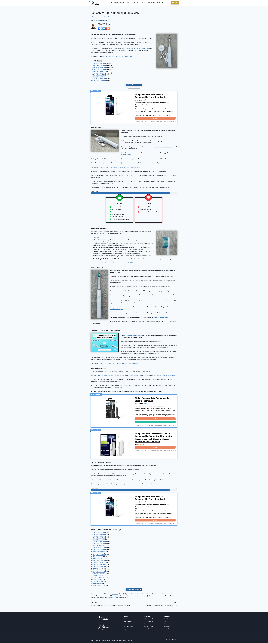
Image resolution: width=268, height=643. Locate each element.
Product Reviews (128, 621)
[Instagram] (169, 639)
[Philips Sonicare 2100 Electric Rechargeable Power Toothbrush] (112, 105)
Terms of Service (168, 629)
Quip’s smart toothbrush (126, 385)
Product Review (110, 17)
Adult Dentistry (94, 17)
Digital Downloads (128, 629)
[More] (109, 28)
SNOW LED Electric (98, 562)
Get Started (175, 2)
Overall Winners (128, 624)
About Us (166, 619)
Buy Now (155, 118)
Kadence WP (129, 640)
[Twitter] (102, 28)
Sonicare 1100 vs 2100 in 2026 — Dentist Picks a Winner (162, 604)
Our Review (155, 422)
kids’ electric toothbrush (104, 375)
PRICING (116, 2)
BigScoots (114, 640)
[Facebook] (99, 28)
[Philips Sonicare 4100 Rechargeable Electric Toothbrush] (112, 409)
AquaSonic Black (97, 557)
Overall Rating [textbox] (94, 191)
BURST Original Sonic (99, 545)
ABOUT (110, 2)
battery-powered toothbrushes (166, 375)
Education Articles (128, 626)
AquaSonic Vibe (97, 558)
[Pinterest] (106, 28)
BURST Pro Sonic (98, 71)
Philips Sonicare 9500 (99, 65)
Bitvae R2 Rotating (98, 581)
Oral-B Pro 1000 (97, 579)
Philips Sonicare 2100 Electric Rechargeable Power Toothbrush (150, 96)
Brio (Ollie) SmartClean (99, 564)
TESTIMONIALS (161, 2)
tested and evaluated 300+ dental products (133, 48)
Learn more (115, 594)
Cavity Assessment (148, 624)
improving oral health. (162, 317)
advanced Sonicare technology (162, 147)
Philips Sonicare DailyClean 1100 (132, 335)
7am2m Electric (97, 553)
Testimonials (167, 624)
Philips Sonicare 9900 (99, 63)
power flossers (134, 375)
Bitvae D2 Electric (98, 575)
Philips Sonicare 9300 (99, 69)
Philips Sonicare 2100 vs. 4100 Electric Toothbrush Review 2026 (122, 167)
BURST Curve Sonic (98, 551)
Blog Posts (126, 619)
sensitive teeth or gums (116, 309)
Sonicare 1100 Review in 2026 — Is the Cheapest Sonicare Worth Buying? (111, 604)
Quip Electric (96, 583)
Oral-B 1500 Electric (98, 577)
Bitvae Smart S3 (97, 568)
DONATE (153, 2)
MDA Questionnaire (149, 619)
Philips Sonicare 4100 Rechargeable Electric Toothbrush (152, 399)
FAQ (149, 2)
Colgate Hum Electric (99, 585)
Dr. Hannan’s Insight (101, 17)
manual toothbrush (126, 154)
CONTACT (143, 2)
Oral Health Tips (148, 629)
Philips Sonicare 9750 (99, 67)
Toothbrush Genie (148, 621)
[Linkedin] (104, 28)
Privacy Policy (167, 626)
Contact (166, 621)
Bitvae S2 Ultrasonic (98, 573)
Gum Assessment (148, 626)
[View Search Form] (168, 2)
